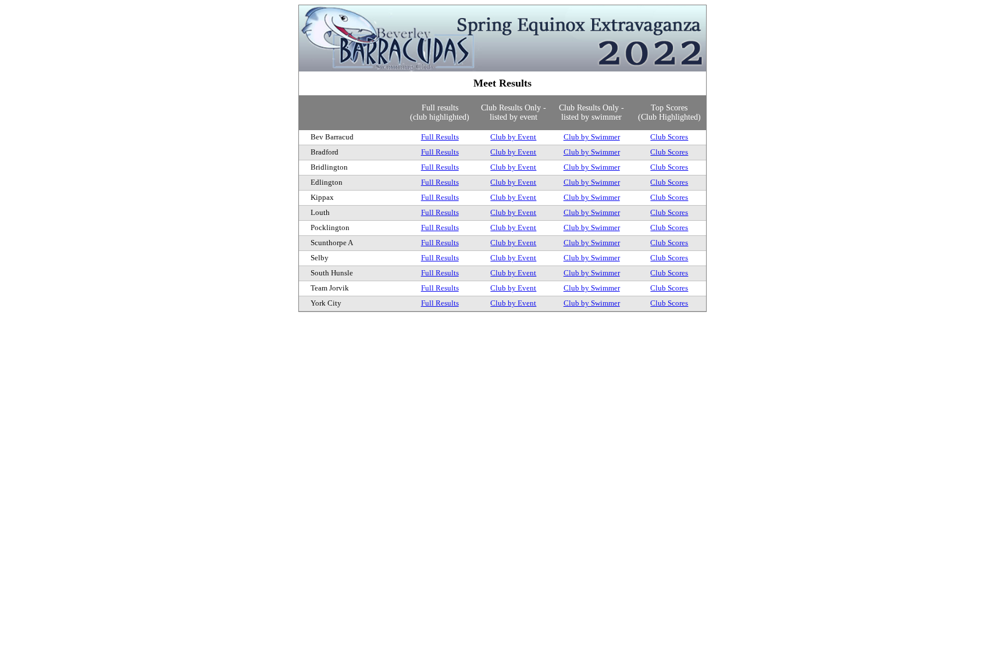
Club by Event (513, 136)
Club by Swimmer (592, 136)
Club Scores (669, 136)
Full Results (440, 136)
